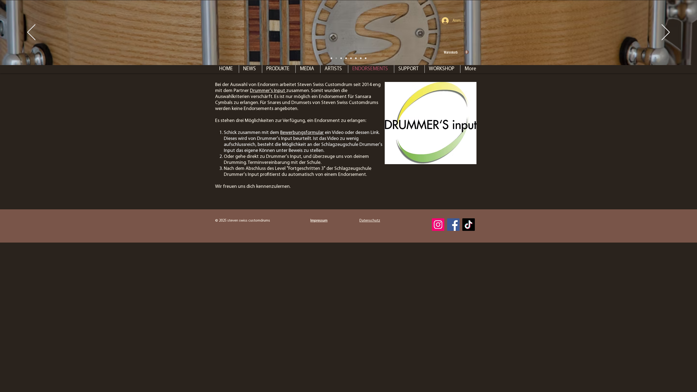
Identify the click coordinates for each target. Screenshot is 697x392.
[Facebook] (453, 224)
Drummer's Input (268, 90)
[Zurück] (31, 32)
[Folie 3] (356, 58)
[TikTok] (468, 224)
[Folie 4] (361, 58)
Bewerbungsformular (302, 132)
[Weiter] (666, 32)
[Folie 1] (336, 58)
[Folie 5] (365, 58)
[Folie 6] (351, 58)
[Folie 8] (331, 58)
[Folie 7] (341, 58)
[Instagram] (438, 224)
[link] (456, 52)
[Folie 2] (346, 58)
